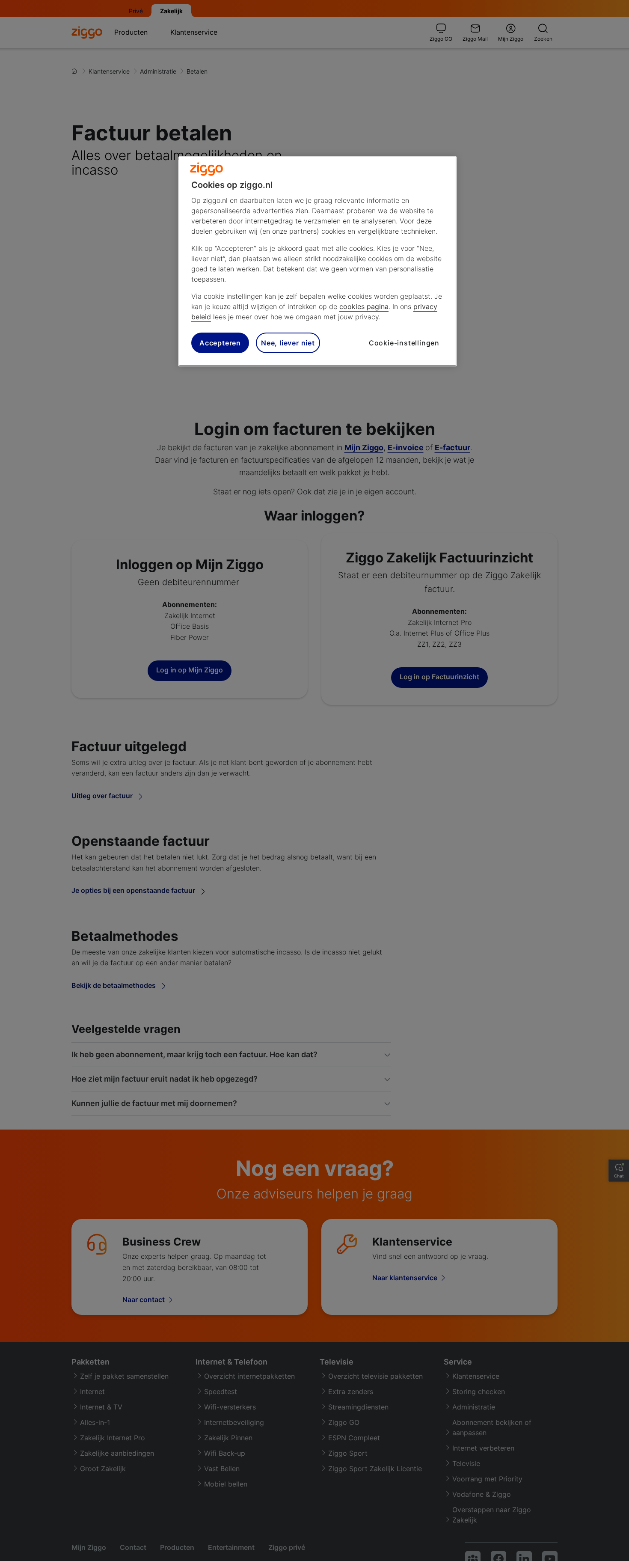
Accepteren (220, 342)
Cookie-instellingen (404, 342)
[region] (317, 261)
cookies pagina (364, 306)
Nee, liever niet (288, 342)
